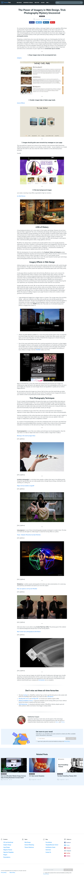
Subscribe (69, 869)
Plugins (42, 2)
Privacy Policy (67, 741)
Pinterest (68, 848)
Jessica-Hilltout (21, 103)
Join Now (72, 738)
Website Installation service (26, 700)
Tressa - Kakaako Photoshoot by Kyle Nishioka (28, 535)
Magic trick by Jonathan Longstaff (25, 485)
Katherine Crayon (47, 19)
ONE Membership (23, 704)
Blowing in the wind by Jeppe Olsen (26, 435)
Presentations (6, 857)
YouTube (68, 853)
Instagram (68, 850)
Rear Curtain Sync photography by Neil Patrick (29, 631)
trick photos (42, 680)
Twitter (63, 722)
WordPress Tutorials (28, 2)
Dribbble (68, 856)
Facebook (68, 842)
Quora (57, 722)
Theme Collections (29, 847)
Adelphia (19, 58)
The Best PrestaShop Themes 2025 (67, 776)
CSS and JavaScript (8, 842)
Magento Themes (7, 849)
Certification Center (50, 847)
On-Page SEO (35, 698)
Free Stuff (37, 2)
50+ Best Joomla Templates (36, 776)
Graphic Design (7, 845)
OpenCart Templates (8, 852)
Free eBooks (49, 842)
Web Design (19, 2)
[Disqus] (42, 809)
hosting (25, 695)
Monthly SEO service (24, 698)
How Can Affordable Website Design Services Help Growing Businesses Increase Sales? (13, 776)
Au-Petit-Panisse (21, 196)
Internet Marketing (29, 845)
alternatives (50, 696)
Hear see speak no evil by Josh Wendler (27, 588)
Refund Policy (12, 872)
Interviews (48, 849)
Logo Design (6, 847)
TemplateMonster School (52, 845)
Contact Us (48, 852)
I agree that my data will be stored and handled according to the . (53, 741)
